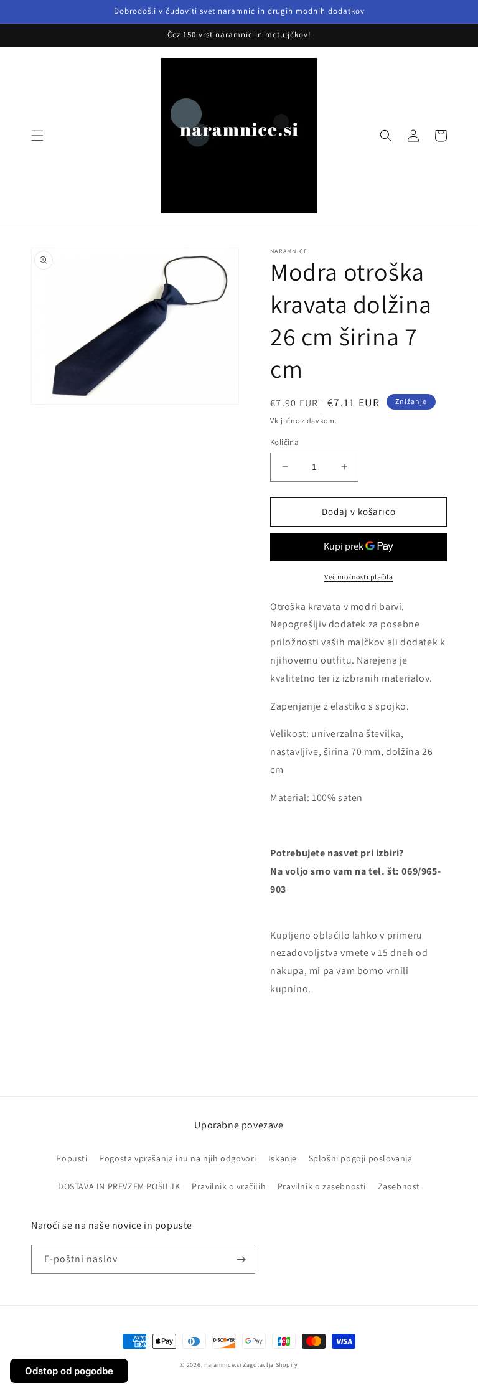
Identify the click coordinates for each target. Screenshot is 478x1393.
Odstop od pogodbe (69, 1371)
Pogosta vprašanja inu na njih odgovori (177, 1158)
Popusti (71, 1158)
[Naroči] (241, 1259)
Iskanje (282, 1158)
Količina (284, 442)
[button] (37, 135)
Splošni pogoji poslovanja (361, 1158)
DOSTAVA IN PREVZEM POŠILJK (119, 1186)
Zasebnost (399, 1186)
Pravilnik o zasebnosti (322, 1186)
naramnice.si (222, 1365)
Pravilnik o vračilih (229, 1186)
